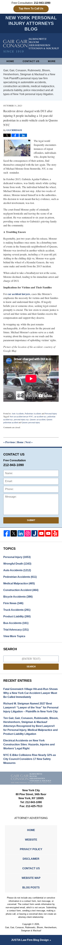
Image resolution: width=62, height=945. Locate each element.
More (52, 61)
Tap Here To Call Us (31, 8)
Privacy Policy (31, 849)
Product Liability (17, 616)
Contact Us (31, 61)
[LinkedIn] (20, 533)
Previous (9, 442)
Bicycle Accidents (18, 596)
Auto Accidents (18, 413)
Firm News (13, 603)
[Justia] (34, 533)
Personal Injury (51, 413)
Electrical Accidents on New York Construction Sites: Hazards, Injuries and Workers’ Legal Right (29, 744)
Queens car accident (37, 419)
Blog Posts (31, 887)
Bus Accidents (15, 623)
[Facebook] (6, 533)
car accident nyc (40, 416)
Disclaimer (31, 858)
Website (31, 839)
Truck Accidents (16, 609)
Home (10, 61)
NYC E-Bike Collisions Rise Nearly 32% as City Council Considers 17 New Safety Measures (29, 759)
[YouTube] (41, 533)
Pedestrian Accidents (33, 413)
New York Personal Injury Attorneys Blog (31, 45)
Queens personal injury (31, 422)
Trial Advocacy (16, 629)
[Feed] (27, 533)
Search (31, 666)
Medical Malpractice (19, 583)
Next (29, 442)
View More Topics (14, 636)
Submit (31, 520)
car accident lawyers (19, 294)
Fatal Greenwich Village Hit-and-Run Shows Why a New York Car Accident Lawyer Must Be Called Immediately (30, 693)
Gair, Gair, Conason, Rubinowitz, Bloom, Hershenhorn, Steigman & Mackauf (31, 929)
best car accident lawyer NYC (21, 416)
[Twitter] (13, 533)
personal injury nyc (21, 419)
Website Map (31, 878)
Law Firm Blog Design (30, 940)
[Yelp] (55, 533)
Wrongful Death (17, 563)
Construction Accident (20, 590)
